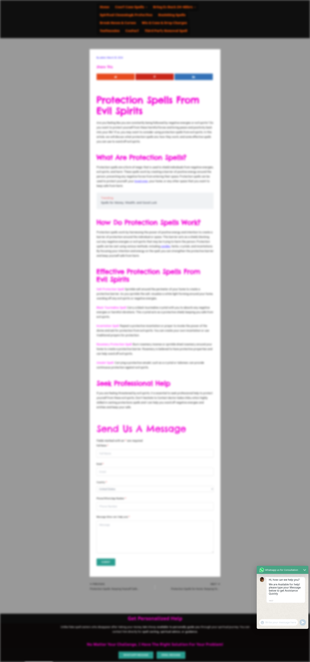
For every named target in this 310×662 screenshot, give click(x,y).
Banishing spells (172, 15)
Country (102, 482)
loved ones (141, 181)
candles (165, 246)
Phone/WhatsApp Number (111, 498)
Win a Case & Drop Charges (164, 23)
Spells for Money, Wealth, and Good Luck (129, 202)
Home (104, 7)
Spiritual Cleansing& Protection (126, 15)
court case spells (129, 7)
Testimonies (110, 31)
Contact (132, 31)
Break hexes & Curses (118, 23)
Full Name (102, 445)
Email (100, 463)
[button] (131, 7)
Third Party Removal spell (166, 31)
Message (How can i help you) (113, 516)
